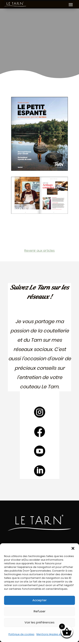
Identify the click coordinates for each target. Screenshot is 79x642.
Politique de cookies (21, 634)
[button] (73, 548)
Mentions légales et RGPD (52, 634)
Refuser (39, 611)
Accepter (39, 600)
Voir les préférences (39, 622)
